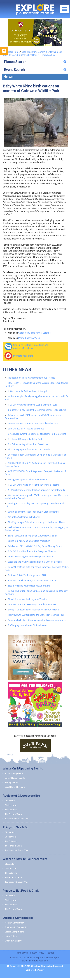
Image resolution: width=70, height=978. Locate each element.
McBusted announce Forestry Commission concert (32, 604)
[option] (35, 745)
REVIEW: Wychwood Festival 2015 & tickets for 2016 (32, 404)
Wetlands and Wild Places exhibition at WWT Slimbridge (35, 561)
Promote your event (23, 355)
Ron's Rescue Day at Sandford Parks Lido (28, 444)
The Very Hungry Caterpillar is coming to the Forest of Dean (36, 522)
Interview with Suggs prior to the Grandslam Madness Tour (36, 614)
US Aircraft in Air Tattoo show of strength (27, 391)
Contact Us (15, 957)
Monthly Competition (14, 922)
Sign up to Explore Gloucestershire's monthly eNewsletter (30, 346)
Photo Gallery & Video (29, 337)
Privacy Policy (37, 952)
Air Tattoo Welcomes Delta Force (24, 517)
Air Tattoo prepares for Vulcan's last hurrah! (29, 449)
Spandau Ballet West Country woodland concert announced (37, 620)
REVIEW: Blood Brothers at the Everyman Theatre (31, 551)
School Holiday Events (15, 777)
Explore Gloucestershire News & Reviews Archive (32, 54)
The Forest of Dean (13, 814)
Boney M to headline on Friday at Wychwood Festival (33, 609)
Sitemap (50, 952)
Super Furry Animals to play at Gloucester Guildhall (32, 535)
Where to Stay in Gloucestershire (25, 859)
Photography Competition (16, 927)
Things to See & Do (15, 827)
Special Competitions (14, 931)
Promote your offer (38, 960)
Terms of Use (21, 952)
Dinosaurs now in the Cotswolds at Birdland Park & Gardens (37, 433)
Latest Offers (11, 936)
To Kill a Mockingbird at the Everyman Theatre (30, 556)
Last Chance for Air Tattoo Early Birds (26, 428)
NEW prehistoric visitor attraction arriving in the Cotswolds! (36, 490)
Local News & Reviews (15, 786)
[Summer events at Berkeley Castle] (35, 32)
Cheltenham (11, 805)
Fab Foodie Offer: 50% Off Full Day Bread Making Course (35, 546)
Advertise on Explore (33, 957)
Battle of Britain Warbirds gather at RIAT (27, 575)
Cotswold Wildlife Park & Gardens (34, 332)
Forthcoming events (14, 773)
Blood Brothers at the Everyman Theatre (27, 599)
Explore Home (12, 51)
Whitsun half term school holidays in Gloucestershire (33, 511)
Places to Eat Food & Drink (20, 890)
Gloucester (10, 800)
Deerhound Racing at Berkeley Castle (26, 439)
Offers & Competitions (18, 918)
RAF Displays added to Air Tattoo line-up (27, 625)
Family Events (11, 782)
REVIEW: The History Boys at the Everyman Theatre (32, 580)
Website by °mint (35, 970)
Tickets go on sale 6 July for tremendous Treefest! (31, 377)
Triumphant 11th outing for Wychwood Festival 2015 (33, 423)
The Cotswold (11, 809)
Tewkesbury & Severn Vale (16, 818)
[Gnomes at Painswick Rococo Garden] (35, 681)
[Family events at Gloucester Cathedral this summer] (35, 634)
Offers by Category (13, 940)
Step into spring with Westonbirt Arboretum (29, 585)
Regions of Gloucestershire (21, 795)
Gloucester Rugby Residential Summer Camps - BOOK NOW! (37, 409)
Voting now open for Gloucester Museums (28, 479)
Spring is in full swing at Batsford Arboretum (29, 540)
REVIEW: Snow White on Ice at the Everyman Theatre (33, 484)
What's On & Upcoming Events (23, 768)
